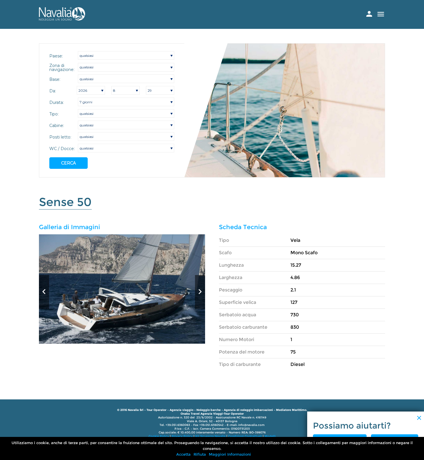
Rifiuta (200, 454)
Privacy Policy (182, 436)
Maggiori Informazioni (230, 454)
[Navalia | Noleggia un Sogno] (62, 19)
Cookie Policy (159, 436)
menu (380, 14)
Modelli (270, 436)
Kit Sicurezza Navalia (210, 436)
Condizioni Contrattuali (245, 436)
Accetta (183, 454)
